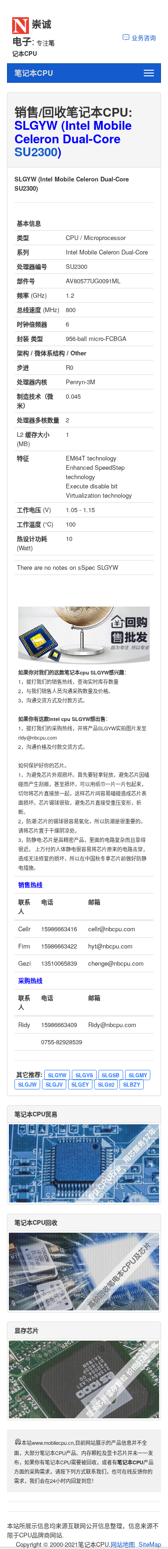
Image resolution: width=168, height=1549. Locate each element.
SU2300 (35, 151)
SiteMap (150, 1544)
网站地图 (123, 1544)
